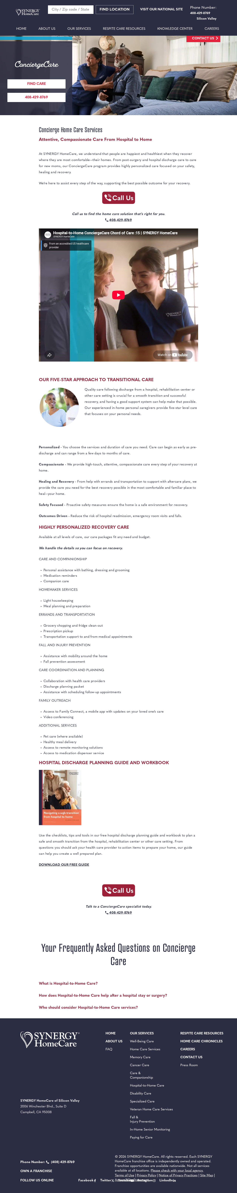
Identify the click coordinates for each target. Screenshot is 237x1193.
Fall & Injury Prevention (142, 1119)
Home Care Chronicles (201, 1041)
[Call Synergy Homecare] (118, 199)
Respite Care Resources (124, 29)
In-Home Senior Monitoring (150, 1129)
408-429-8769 (36, 97)
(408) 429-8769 (47, 1162)
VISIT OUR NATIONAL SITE (161, 9)
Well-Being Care (142, 1041)
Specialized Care (142, 1101)
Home (21, 29)
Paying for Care (141, 1137)
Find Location (115, 9)
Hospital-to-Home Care (147, 1085)
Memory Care (140, 1057)
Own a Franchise (36, 1171)
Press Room (189, 1065)
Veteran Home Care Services (151, 1109)
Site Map (206, 1175)
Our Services (79, 29)
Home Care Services (145, 1049)
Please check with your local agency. (177, 1170)
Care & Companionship (141, 1075)
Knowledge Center (175, 29)
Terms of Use (124, 1175)
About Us (47, 29)
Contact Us (203, 38)
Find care (36, 84)
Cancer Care (139, 1065)
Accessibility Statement (132, 1180)
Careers (212, 29)
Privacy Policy (146, 1175)
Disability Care (140, 1093)
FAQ (109, 1049)
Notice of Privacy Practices (178, 1175)
